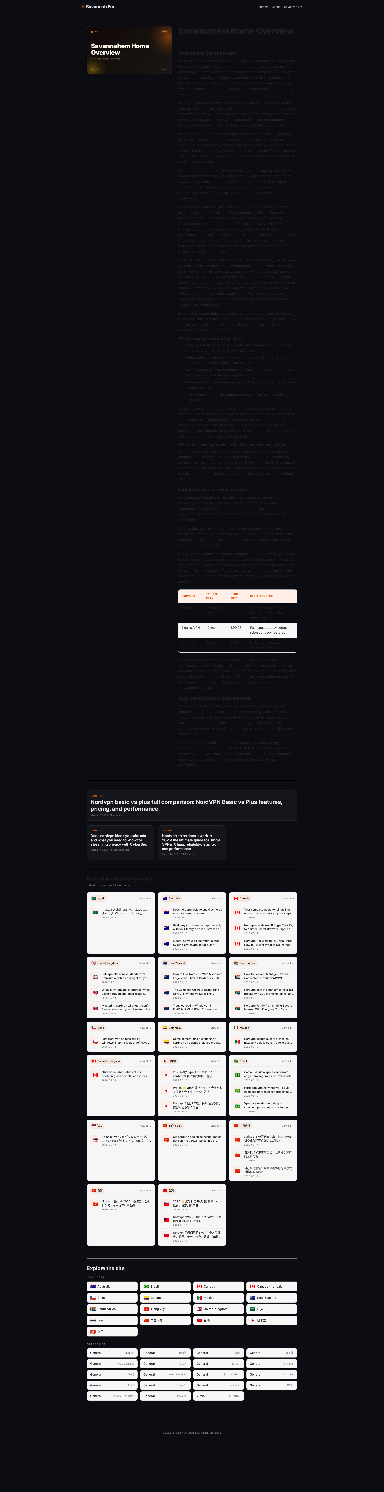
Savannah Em (100, 6)
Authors (263, 6)
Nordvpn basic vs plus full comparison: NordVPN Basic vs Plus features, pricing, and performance (186, 805)
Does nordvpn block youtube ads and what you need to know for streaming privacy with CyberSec (119, 840)
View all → (145, 898)
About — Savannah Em (287, 6)
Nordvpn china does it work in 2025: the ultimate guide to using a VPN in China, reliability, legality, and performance (191, 842)
